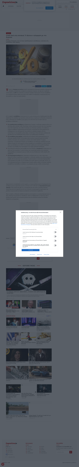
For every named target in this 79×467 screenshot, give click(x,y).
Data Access (39, 254)
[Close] (61, 212)
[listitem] (39, 229)
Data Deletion (32, 254)
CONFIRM (30, 250)
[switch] (54, 232)
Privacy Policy (46, 254)
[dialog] (39, 233)
